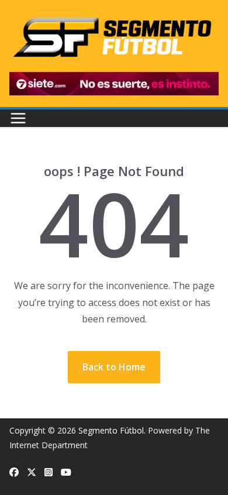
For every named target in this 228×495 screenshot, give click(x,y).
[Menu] (18, 118)
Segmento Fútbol (111, 430)
